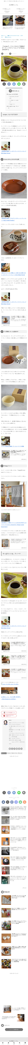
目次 (13, 91)
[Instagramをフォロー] (17, 749)
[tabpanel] (7, 22)
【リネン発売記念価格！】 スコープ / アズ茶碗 (12, 446)
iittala (10, 753)
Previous (1, 22)
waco (10, 720)
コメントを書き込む (14, 1029)
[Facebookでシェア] (9, 84)
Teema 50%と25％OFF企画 (14, 97)
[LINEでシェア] (19, 84)
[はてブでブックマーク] (14, 84)
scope (21, 753)
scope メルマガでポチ (13, 94)
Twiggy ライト (12, 104)
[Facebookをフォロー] (14, 749)
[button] (24, 84)
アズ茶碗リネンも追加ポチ (13, 101)
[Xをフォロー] (12, 749)
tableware (4, 753)
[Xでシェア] (4, 84)
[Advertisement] (14, 771)
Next (27, 22)
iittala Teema (15, 753)
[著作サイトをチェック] (10, 749)
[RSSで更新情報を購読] (21, 749)
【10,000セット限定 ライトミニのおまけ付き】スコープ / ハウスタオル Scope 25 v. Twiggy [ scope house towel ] (13, 524)
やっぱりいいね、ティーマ (13, 107)
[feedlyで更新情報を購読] (19, 749)
